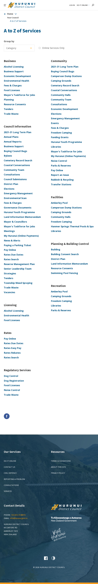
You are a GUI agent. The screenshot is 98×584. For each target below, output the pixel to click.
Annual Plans (11, 136)
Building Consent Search (65, 254)
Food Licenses (12, 90)
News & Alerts (12, 240)
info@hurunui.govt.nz (18, 518)
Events (55, 123)
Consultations (59, 104)
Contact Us (9, 467)
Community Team (61, 99)
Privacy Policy (58, 473)
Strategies (10, 273)
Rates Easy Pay (12, 348)
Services (8, 491)
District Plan (11, 184)
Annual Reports (12, 141)
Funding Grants (59, 137)
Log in (72, 5)
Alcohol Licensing (14, 66)
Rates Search (11, 259)
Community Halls (60, 94)
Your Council (13, 17)
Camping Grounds (61, 80)
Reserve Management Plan (19, 264)
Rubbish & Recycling (62, 179)
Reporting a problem (14, 479)
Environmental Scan (15, 198)
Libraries (56, 146)
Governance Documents (17, 207)
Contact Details (14, 506)
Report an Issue (60, 174)
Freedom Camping (61, 132)
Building (55, 249)
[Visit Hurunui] (60, 535)
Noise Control (59, 160)
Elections (56, 113)
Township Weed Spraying (18, 282)
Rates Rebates (12, 352)
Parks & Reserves (61, 165)
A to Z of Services (18, 21)
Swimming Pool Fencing (64, 273)
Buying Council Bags (62, 71)
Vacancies (9, 292)
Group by (9, 41)
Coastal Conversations (64, 90)
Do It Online (10, 461)
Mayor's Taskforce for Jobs (19, 94)
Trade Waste (11, 113)
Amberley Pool (59, 202)
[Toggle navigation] (16, 13)
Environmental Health (16, 80)
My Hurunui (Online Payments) (68, 156)
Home (10, 13)
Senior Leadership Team (18, 268)
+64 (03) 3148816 (18, 515)
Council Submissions (15, 179)
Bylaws (8, 155)
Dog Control (11, 375)
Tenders (8, 109)
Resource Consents (15, 104)
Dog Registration (14, 380)
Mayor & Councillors (15, 221)
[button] (5, 5)
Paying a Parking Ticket (17, 245)
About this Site (58, 467)
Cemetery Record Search (65, 85)
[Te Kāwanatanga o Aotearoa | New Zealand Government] (70, 519)
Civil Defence (10, 473)
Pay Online (57, 170)
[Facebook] (46, 558)
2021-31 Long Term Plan (64, 66)
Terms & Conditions (61, 461)
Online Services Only (53, 47)
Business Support (14, 71)
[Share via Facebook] (7, 416)
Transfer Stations (61, 184)
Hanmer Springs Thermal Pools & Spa (72, 226)
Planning (9, 99)
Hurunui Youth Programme (66, 142)
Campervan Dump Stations (66, 76)
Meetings (9, 231)
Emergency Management (65, 118)
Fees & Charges (13, 85)
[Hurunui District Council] (70, 507)
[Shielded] (53, 558)
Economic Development (17, 76)
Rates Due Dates (13, 254)
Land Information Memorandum (22, 216)
